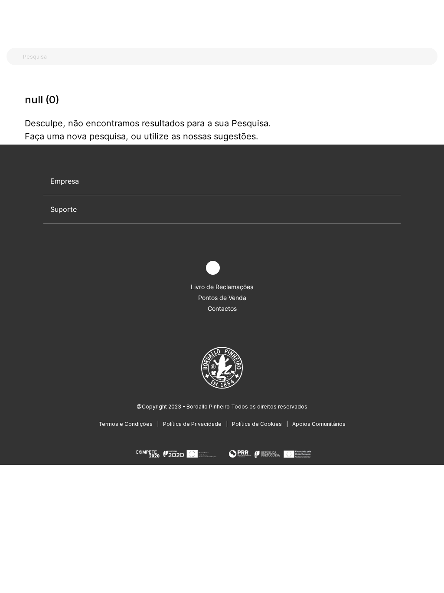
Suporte (63, 209)
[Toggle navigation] (11, 21)
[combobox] (227, 56)
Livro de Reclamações (222, 286)
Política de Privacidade (192, 424)
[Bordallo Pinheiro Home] (220, 21)
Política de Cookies (257, 424)
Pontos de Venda (222, 297)
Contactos (222, 308)
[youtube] (233, 268)
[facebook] (192, 268)
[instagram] (213, 268)
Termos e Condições (125, 424)
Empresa (64, 181)
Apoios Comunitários (319, 424)
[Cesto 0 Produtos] (434, 21)
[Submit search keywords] (15, 56)
